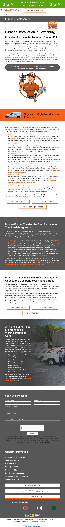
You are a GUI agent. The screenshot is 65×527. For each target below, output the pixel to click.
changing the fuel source (36, 233)
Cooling (17, 522)
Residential (18, 520)
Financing (38, 491)
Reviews (35, 522)
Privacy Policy (44, 442)
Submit (32, 433)
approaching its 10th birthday (48, 43)
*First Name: (10, 400)
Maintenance (42, 520)
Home (9, 520)
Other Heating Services (32, 207)
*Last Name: (38, 400)
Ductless (25, 522)
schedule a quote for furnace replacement (21, 182)
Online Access (28, 525)
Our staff (38, 260)
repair (13, 138)
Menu (6, 14)
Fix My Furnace (32, 313)
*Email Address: (11, 407)
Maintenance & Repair (32, 496)
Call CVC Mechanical (45, 201)
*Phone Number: (11, 413)
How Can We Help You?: (14, 419)
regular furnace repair (50, 47)
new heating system (29, 299)
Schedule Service (35, 10)
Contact (44, 522)
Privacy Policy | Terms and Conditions (32, 526)
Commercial (29, 520)
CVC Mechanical (28, 66)
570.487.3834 (12, 10)
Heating (52, 520)
